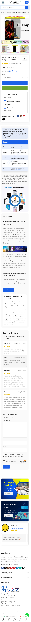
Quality (4, 74)
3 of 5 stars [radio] (15, 417)
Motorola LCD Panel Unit (21, 13)
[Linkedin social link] (17, 567)
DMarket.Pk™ (10, 611)
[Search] (26, 7)
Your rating (6, 417)
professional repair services (11, 261)
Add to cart (15, 83)
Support (4, 578)
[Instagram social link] (21, 116)
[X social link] (5, 567)
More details (7, 110)
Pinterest (15, 318)
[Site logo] (15, 2)
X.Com (10, 318)
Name (5, 440)
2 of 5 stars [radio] (14, 417)
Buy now (15, 88)
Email (5, 447)
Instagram (20, 316)
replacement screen (14, 234)
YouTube (14, 316)
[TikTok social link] (3, 119)
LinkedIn (20, 318)
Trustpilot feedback (20, 310)
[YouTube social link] (24, 116)
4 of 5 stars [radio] (16, 417)
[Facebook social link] (18, 116)
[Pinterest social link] (14, 567)
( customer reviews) (15, 63)
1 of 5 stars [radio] (12, 417)
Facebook (6, 320)
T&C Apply (17, 169)
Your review (7, 420)
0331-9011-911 (16, 606)
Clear (27, 77)
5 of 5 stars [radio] (18, 417)
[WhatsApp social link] (20, 567)
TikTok (6, 318)
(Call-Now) (14, 602)
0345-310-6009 (5, 606)
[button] (2, 29)
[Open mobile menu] (2, 2)
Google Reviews (15, 312)
